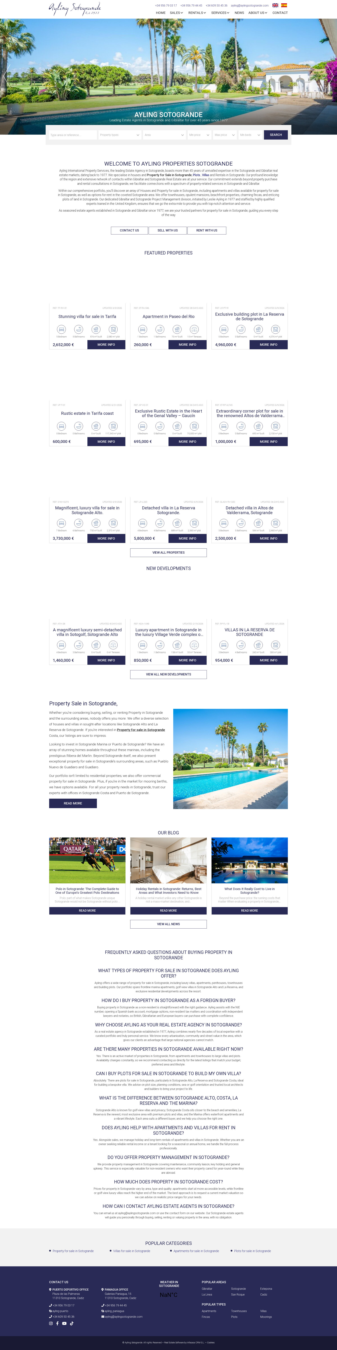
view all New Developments (168, 674)
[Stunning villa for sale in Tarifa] (87, 281)
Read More (73, 803)
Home (161, 13)
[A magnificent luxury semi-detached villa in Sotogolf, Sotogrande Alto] (87, 596)
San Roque (238, 1294)
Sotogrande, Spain (168, 1295)
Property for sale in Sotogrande (73, 1251)
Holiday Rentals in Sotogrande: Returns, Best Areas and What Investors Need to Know (168, 890)
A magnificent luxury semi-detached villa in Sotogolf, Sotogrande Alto (87, 632)
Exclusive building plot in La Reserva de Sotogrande (249, 316)
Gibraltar (207, 1288)
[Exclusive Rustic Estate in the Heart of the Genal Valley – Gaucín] (168, 378)
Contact (280, 13)
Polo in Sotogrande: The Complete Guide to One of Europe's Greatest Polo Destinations (87, 890)
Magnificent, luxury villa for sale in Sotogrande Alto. (87, 510)
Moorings (266, 1317)
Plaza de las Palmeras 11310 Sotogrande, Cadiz (70, 1294)
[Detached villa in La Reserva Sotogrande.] (168, 474)
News (239, 13)
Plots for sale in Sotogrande (252, 1251)
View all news (168, 924)
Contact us (129, 230)
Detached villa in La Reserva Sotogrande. (168, 510)
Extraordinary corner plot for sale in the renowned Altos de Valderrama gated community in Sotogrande (249, 413)
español (283, 5)
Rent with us (206, 230)
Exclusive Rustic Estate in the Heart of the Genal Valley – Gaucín (168, 413)
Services (218, 13)
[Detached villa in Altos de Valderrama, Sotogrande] (250, 474)
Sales (175, 13)
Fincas (206, 1317)
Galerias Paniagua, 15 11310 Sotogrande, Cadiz (120, 1294)
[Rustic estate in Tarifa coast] (87, 378)
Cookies (211, 1342)
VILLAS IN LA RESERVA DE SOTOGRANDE (250, 632)
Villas (205, 175)
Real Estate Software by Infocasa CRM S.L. (184, 1342)
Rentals (195, 13)
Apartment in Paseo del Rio (168, 316)
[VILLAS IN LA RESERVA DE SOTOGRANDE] (250, 596)
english (274, 5)
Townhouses (239, 1311)
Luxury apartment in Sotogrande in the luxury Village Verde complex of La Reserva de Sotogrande (168, 632)
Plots (197, 175)
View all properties (169, 552)
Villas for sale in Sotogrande (131, 1251)
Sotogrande (238, 1288)
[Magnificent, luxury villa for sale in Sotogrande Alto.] (87, 474)
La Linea (207, 1294)
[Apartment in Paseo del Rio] (168, 281)
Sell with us (168, 230)
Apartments (209, 1311)
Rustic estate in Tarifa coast (87, 413)
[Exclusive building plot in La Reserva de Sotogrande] (250, 281)
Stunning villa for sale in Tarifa (87, 316)
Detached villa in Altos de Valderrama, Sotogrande (249, 510)
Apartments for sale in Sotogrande (196, 1251)
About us (256, 13)
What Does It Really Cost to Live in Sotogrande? (249, 890)
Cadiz (263, 1294)
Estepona (266, 1288)
